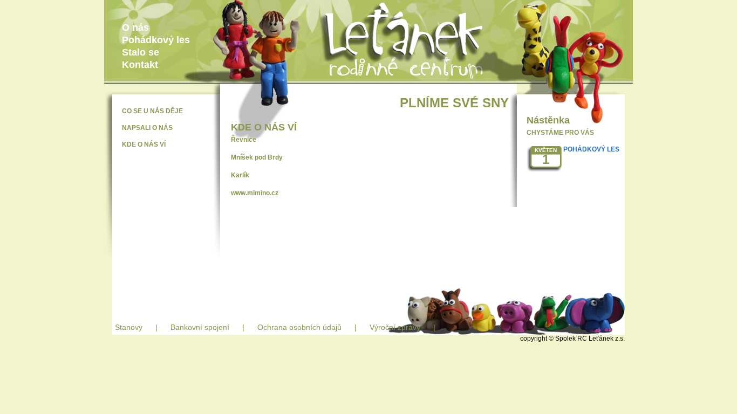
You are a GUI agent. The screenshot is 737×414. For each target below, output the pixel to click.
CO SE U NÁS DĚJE (152, 111)
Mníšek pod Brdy (257, 157)
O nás (135, 27)
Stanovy (128, 327)
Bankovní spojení (199, 327)
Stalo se (140, 52)
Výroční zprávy (395, 327)
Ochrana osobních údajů (299, 327)
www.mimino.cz (254, 193)
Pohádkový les (156, 39)
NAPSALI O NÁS (147, 128)
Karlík (240, 175)
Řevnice (243, 139)
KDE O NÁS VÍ (144, 144)
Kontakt (140, 64)
